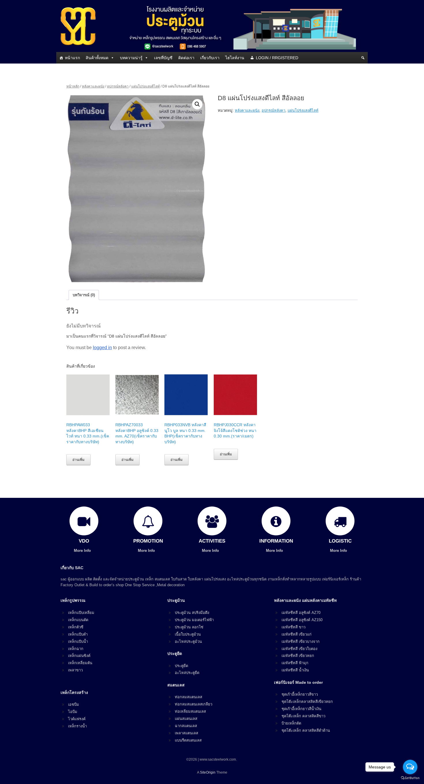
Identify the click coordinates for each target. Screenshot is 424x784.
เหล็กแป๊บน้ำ (78, 641)
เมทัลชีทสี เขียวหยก (298, 655)
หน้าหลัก (72, 86)
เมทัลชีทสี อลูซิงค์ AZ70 (301, 612)
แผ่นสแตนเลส (186, 718)
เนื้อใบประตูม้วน (188, 634)
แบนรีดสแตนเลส (188, 740)
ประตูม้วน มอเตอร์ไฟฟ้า (194, 620)
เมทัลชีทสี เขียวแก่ (297, 634)
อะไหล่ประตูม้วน (188, 641)
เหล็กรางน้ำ (77, 726)
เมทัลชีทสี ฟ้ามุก (295, 663)
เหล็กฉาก (75, 649)
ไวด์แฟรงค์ (77, 719)
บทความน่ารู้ (131, 57)
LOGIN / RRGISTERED (277, 57)
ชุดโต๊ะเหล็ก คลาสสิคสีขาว (303, 716)
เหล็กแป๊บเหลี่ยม (81, 612)
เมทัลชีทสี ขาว (293, 627)
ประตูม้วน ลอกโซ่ (189, 627)
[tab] (84, 295)
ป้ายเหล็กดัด (291, 723)
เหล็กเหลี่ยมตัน (80, 663)
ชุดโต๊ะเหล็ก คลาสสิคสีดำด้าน (306, 730)
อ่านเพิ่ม (78, 460)
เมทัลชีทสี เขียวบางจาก (301, 641)
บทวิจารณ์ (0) (84, 295)
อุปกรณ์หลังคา (118, 86)
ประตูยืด (181, 666)
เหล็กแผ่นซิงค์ (79, 655)
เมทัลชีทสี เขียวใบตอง (299, 649)
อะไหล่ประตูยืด (187, 673)
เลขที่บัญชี (163, 57)
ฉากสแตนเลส (186, 726)
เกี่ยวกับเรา (209, 57)
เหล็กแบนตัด (78, 620)
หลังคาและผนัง (93, 86)
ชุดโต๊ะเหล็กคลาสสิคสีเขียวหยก (307, 701)
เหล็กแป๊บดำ (78, 634)
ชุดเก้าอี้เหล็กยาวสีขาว (300, 694)
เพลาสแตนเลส (186, 733)
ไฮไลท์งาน (234, 57)
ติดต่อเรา (186, 57)
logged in (102, 347)
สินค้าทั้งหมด (97, 57)
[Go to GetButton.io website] (410, 778)
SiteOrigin (207, 772)
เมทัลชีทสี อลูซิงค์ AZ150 (302, 620)
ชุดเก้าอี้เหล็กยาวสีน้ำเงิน (301, 709)
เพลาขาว (75, 670)
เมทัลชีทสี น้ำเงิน (295, 670)
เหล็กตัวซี (75, 627)
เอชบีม (73, 704)
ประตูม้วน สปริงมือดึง (192, 612)
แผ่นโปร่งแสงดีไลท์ (145, 86)
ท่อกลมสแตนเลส (188, 697)
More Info (83, 550)
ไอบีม (72, 711)
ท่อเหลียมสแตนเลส (190, 711)
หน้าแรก (72, 57)
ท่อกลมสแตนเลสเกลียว (193, 704)
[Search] (363, 58)
